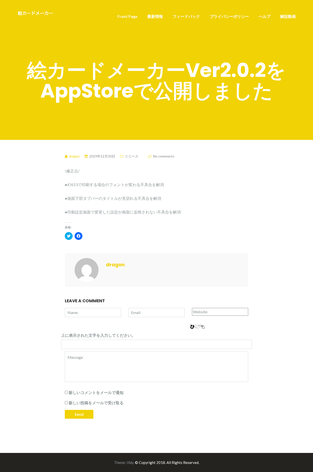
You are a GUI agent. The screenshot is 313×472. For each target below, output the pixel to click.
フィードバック (186, 16)
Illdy (130, 462)
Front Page (127, 16)
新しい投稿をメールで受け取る (96, 402)
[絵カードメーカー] (35, 13)
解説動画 (288, 16)
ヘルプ (264, 16)
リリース (131, 156)
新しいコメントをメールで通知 (96, 392)
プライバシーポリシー (229, 16)
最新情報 (155, 16)
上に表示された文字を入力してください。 (98, 335)
